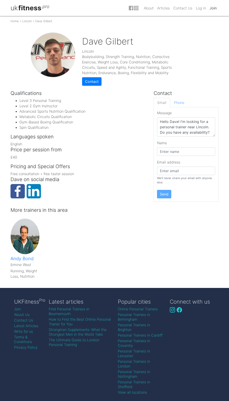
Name (162, 143)
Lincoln (27, 21)
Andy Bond (22, 258)
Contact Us (182, 8)
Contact (92, 81)
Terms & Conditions (23, 339)
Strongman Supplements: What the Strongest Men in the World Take (77, 332)
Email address (168, 162)
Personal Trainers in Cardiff (140, 335)
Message (164, 113)
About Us (22, 314)
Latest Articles (26, 326)
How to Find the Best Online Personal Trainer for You (80, 321)
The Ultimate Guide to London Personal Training (74, 342)
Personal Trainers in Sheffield (134, 384)
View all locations (132, 392)
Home (15, 21)
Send (164, 194)
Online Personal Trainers (138, 309)
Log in (201, 8)
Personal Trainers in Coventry (134, 343)
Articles (163, 8)
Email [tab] (161, 102)
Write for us (23, 331)
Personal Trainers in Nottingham (134, 374)
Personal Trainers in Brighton (134, 327)
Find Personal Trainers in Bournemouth (69, 311)
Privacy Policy (26, 347)
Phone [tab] (179, 102)
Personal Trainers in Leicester (134, 353)
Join (213, 8)
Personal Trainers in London (134, 363)
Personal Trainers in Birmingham (134, 317)
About (149, 8)
